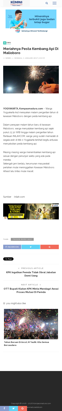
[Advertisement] (31, 228)
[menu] (54, 3)
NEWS (7, 42)
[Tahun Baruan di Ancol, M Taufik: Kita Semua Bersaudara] (31, 324)
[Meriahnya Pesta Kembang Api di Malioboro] (31, 79)
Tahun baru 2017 (22, 239)
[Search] (46, 3)
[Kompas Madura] (16, 3)
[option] (31, 328)
